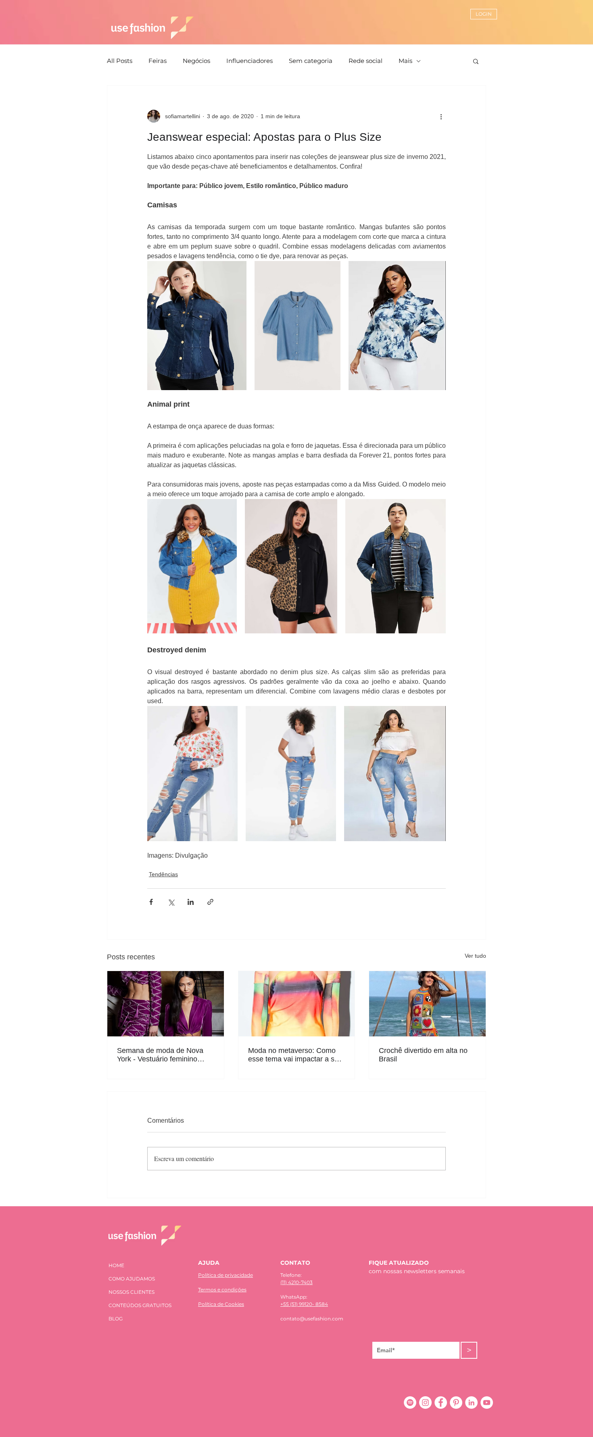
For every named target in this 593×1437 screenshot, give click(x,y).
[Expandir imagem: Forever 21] (192, 566)
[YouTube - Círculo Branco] (486, 1402)
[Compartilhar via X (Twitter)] (171, 902)
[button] (476, 61)
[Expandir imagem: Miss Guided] (291, 566)
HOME (116, 1265)
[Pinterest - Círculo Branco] (456, 1402)
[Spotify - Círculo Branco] (410, 1402)
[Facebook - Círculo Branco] (440, 1402)
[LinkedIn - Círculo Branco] (471, 1402)
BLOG (116, 1319)
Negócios (196, 61)
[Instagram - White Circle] (425, 1402)
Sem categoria (310, 61)
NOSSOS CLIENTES (132, 1292)
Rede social (365, 61)
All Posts (119, 61)
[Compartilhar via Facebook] (151, 902)
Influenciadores (249, 61)
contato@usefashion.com (311, 1319)
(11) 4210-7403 (296, 1282)
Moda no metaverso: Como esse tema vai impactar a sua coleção (295, 1054)
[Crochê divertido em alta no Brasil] (427, 1003)
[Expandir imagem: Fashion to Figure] (397, 325)
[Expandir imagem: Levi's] (395, 566)
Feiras (157, 61)
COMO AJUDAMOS (132, 1279)
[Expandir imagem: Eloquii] (196, 325)
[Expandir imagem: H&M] (298, 325)
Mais (405, 61)
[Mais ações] (441, 116)
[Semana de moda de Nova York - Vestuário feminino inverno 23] (165, 1003)
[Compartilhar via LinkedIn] (190, 902)
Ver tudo (475, 955)
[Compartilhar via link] (210, 902)
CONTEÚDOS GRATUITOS (140, 1305)
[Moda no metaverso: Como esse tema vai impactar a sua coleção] (296, 1003)
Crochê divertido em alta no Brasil (423, 1054)
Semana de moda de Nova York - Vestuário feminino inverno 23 (160, 1054)
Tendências (163, 874)
